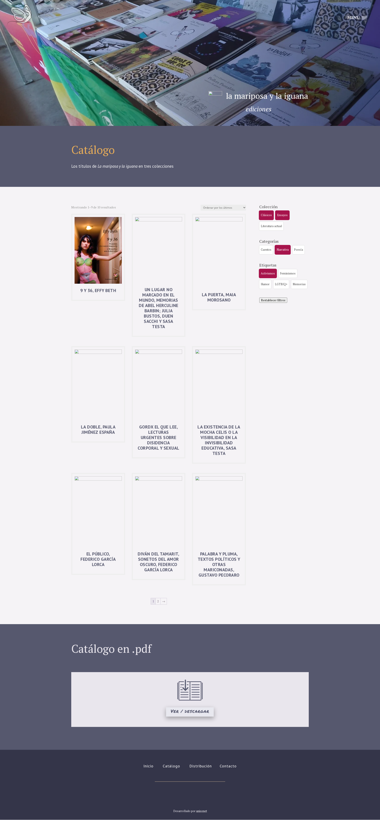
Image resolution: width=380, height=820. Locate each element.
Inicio (148, 766)
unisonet (201, 811)
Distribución (200, 766)
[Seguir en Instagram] (184, 795)
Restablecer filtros (273, 300)
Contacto (228, 766)
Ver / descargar (190, 711)
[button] (266, 215)
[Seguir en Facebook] (196, 795)
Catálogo (171, 766)
